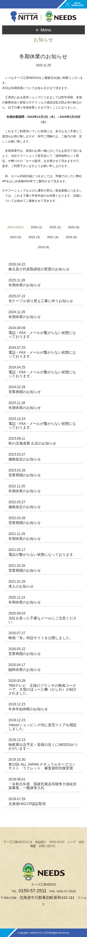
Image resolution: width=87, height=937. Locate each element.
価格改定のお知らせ (24, 459)
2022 (32, 237)
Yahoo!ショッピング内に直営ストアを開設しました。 (42, 727)
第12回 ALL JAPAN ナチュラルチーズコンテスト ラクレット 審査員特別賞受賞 (42, 766)
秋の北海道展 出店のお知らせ (32, 443)
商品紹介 (40, 842)
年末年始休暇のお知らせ (28, 709)
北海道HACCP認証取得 (27, 804)
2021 (50, 237)
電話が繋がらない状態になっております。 (42, 555)
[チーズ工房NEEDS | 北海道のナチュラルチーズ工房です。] (43, 12)
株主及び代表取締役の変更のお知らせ (38, 269)
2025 (52, 227)
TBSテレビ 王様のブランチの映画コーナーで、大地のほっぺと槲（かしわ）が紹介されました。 (42, 689)
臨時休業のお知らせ (24, 670)
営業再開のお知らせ (24, 392)
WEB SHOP (57, 842)
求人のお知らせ (21, 586)
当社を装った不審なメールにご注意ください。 (42, 620)
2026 (34, 227)
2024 (71, 227)
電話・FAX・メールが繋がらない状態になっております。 (42, 335)
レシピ (72, 842)
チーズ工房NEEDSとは (18, 842)
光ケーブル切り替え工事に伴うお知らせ (40, 301)
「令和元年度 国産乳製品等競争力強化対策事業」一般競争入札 (42, 786)
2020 (69, 237)
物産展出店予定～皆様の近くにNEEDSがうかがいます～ (43, 747)
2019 (41, 247)
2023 (13, 237)
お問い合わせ (47, 846)
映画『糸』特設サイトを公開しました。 (40, 638)
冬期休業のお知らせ (24, 285)
